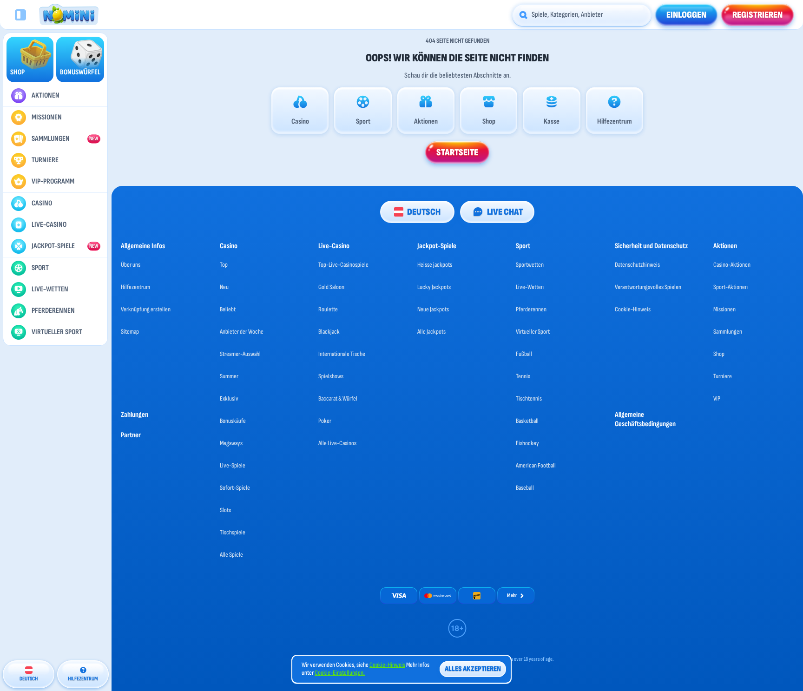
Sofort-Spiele (235, 488)
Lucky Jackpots (434, 287)
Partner (131, 435)
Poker (324, 421)
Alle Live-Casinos (337, 443)
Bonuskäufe (233, 421)
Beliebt (228, 309)
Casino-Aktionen (731, 265)
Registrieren (757, 14)
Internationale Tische (341, 354)
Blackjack (329, 332)
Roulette (328, 309)
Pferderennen (531, 309)
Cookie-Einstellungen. (340, 673)
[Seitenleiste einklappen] (20, 14)
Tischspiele (232, 532)
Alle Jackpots (431, 332)
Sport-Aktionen (730, 287)
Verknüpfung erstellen (146, 309)
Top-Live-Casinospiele (343, 265)
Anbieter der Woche (241, 332)
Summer (229, 376)
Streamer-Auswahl (240, 354)
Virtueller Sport (533, 332)
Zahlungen (134, 414)
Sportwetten (530, 265)
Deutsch (424, 211)
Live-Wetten (530, 287)
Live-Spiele (232, 465)
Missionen (724, 309)
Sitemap (130, 332)
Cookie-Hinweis (633, 309)
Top (224, 265)
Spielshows (330, 376)
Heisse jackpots (434, 265)
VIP (716, 398)
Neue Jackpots (433, 309)
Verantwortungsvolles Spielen (648, 287)
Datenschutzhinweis (637, 265)
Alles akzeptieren (473, 669)
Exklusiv (229, 398)
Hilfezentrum (135, 287)
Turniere (722, 376)
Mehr (512, 595)
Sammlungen (727, 332)
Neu (224, 287)
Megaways (231, 443)
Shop (718, 354)
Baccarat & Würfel (337, 398)
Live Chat (505, 211)
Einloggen (686, 14)
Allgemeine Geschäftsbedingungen (645, 419)
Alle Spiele (231, 555)
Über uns (130, 265)
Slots (225, 510)
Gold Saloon (331, 287)
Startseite (457, 152)
